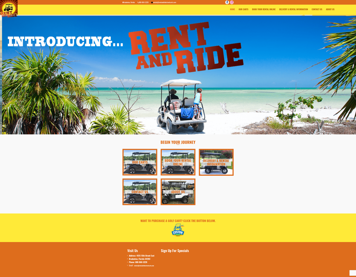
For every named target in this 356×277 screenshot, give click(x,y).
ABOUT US (330, 9)
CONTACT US (317, 9)
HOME (232, 9)
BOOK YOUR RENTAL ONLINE (264, 9)
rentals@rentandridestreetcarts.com (144, 266)
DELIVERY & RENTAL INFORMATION (293, 9)
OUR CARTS (243, 9)
